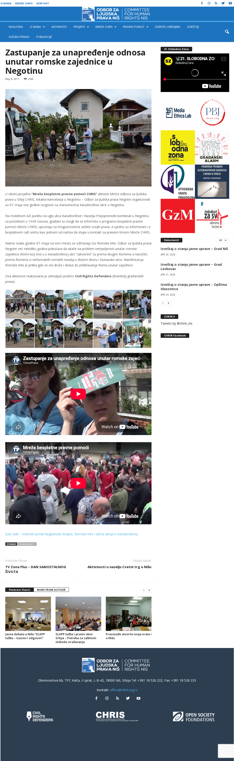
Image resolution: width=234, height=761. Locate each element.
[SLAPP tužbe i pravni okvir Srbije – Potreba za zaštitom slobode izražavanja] (78, 614)
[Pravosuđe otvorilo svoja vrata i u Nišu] (129, 614)
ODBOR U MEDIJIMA (167, 27)
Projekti (79, 27)
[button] (227, 32)
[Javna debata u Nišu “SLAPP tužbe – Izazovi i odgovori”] (28, 614)
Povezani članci (19, 589)
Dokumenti (171, 240)
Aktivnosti (59, 27)
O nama (5, 3)
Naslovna (16, 27)
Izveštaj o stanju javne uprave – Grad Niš (194, 248)
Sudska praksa (19, 37)
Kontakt (42, 3)
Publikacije (44, 37)
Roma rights (27, 544)
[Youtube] (230, 3)
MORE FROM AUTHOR (51, 589)
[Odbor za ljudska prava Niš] (117, 14)
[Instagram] (209, 3)
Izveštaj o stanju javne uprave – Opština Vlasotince (194, 286)
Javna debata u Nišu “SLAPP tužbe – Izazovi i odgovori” (25, 636)
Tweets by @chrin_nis (176, 323)
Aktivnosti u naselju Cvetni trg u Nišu (119, 566)
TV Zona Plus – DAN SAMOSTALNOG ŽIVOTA (35, 569)
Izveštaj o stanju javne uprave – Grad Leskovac (191, 266)
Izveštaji (193, 27)
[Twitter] (223, 3)
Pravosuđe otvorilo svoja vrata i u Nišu (129, 636)
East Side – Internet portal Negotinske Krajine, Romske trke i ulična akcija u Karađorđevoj (71, 534)
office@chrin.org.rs (124, 690)
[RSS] (216, 3)
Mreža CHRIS (24, 3)
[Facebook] (202, 3)
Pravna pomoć (133, 27)
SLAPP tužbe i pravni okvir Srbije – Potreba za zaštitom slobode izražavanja (76, 638)
